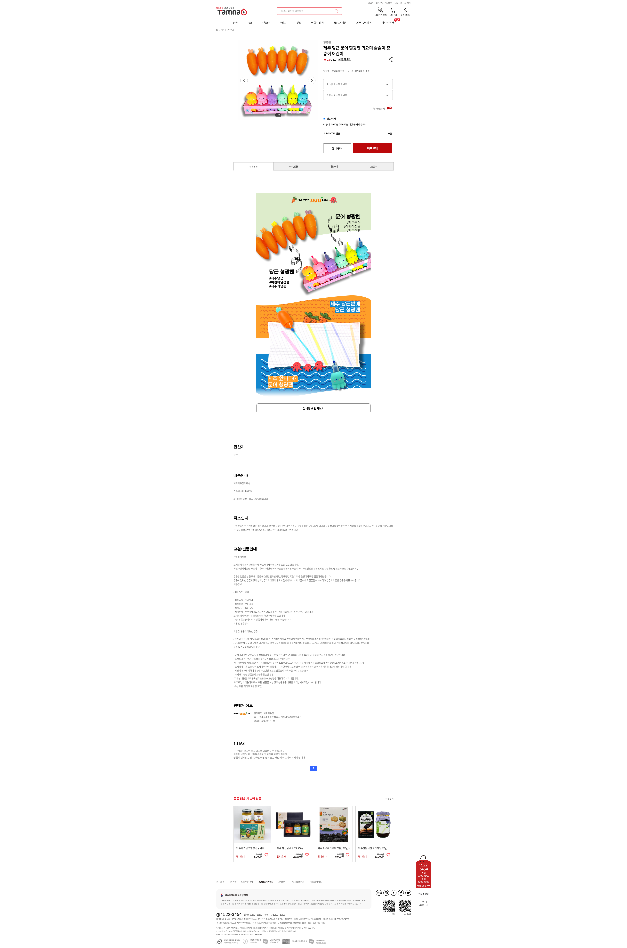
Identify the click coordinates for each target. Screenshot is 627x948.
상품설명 (253, 166)
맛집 (299, 23)
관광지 (283, 23)
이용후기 (334, 166)
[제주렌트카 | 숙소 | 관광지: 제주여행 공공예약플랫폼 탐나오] (232, 10)
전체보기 (389, 799)
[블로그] (379, 893)
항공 (235, 23)
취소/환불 (293, 166)
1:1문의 (373, 166)
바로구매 (372, 148)
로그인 (370, 2)
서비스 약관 (280, 931)
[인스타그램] (386, 893)
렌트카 (266, 23)
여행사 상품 (317, 23)
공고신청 (398, 2)
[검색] (336, 11)
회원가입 (379, 2)
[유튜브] (393, 893)
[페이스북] (401, 893)
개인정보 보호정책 (267, 931)
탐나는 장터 (388, 22)
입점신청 (388, 2)
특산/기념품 (340, 23)
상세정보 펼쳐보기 (313, 408)
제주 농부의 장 (364, 23)
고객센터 (407, 2)
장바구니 (337, 148)
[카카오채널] (408, 893)
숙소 (250, 23)
